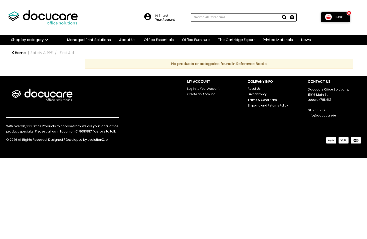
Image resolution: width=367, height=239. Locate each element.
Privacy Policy (257, 94)
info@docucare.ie (322, 115)
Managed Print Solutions (89, 39)
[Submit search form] (284, 17)
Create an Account (201, 94)
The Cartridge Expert (236, 39)
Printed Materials (278, 39)
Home (20, 52)
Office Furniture (196, 39)
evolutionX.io (98, 140)
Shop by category (27, 39)
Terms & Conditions (262, 100)
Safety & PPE (41, 52)
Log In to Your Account (203, 89)
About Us (127, 39)
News (306, 39)
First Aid (67, 52)
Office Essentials (159, 39)
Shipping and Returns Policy (268, 106)
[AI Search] (292, 17)
